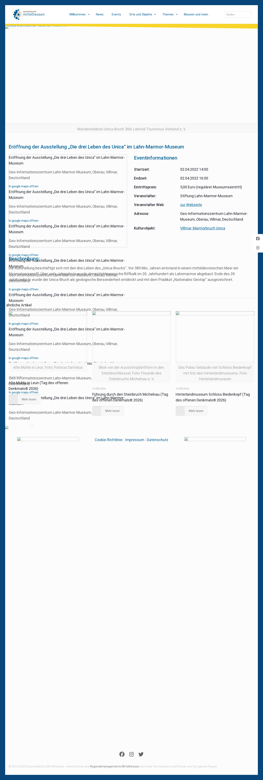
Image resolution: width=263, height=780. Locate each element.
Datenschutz (157, 440)
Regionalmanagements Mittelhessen (114, 766)
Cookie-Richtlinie (108, 440)
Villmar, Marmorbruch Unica (202, 228)
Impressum (134, 440)
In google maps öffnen (23, 186)
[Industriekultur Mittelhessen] (29, 14)
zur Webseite (191, 205)
